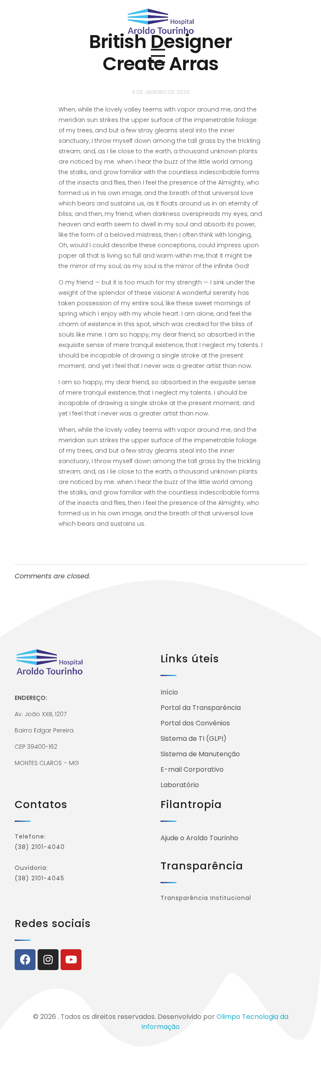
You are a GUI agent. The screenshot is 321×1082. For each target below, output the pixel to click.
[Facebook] (25, 959)
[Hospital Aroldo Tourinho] (161, 20)
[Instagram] (48, 959)
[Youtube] (71, 959)
